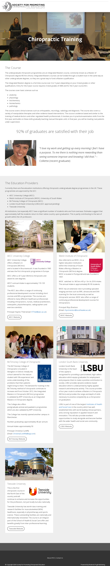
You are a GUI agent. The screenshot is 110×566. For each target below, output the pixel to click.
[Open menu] (106, 5)
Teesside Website (16, 528)
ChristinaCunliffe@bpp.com (24, 433)
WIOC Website (66, 315)
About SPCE (51, 558)
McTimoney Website (17, 439)
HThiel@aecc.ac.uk (38, 312)
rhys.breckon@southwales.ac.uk (77, 310)
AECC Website (14, 317)
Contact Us (59, 558)
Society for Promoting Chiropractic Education (30, 565)
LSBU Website (66, 426)
